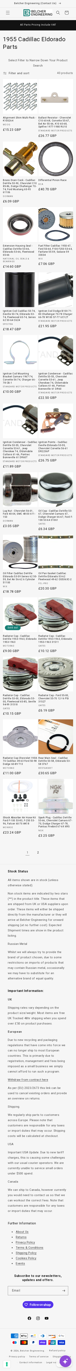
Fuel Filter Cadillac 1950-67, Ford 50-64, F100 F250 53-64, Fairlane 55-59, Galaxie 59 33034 (55, 250)
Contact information (30, 1362)
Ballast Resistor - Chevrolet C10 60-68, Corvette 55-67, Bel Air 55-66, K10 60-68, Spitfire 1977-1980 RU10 (54, 122)
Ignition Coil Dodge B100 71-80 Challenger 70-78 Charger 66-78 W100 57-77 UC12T (55, 314)
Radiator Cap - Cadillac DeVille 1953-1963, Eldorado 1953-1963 (19, 639)
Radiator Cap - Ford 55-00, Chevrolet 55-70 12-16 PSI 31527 (53, 698)
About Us (22, 1232)
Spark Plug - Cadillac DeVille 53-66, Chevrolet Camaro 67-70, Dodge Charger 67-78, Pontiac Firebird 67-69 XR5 (55, 822)
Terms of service (39, 1356)
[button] (8, 12)
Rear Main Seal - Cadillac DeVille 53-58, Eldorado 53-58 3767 (54, 761)
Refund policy (57, 1350)
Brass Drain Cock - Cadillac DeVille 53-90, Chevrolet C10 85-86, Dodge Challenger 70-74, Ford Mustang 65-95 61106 (20, 186)
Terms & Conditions (29, 1247)
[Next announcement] (69, 25)
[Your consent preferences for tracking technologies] (7, 1364)
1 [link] (27, 852)
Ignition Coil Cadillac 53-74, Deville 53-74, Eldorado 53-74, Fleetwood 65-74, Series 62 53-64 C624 (19, 316)
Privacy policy (17, 1356)
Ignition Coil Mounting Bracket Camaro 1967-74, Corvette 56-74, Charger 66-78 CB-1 (19, 378)
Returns (21, 1237)
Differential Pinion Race (52, 180)
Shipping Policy (26, 1253)
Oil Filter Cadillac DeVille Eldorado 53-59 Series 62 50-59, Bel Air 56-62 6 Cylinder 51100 (20, 578)
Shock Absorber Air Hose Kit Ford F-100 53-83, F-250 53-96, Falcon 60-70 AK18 (19, 820)
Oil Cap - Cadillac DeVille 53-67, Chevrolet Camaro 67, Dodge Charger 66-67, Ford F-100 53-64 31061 (55, 515)
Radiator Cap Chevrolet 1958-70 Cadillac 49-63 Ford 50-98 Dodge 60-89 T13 (20, 761)
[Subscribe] (63, 1290)
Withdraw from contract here (28, 1079)
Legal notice (53, 1362)
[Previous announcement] (7, 25)
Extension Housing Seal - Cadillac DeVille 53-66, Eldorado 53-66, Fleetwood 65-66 (18, 250)
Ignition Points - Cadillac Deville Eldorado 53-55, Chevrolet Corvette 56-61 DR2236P (53, 447)
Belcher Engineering (32, 1351)
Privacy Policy (25, 1242)
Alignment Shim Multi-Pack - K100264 (19, 119)
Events (20, 1263)
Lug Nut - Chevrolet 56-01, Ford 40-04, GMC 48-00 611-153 (19, 514)
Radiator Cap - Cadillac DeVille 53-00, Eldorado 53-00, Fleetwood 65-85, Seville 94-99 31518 (19, 700)
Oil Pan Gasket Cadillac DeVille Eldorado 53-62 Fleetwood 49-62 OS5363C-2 (55, 576)
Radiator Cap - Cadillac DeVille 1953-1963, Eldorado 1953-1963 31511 (55, 639)
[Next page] (48, 852)
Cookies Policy (26, 1258)
